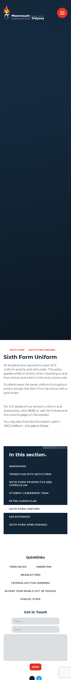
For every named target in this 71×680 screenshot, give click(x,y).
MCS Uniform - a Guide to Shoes (26, 425)
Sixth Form (16, 350)
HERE (32, 410)
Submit (35, 667)
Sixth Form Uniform (41, 350)
